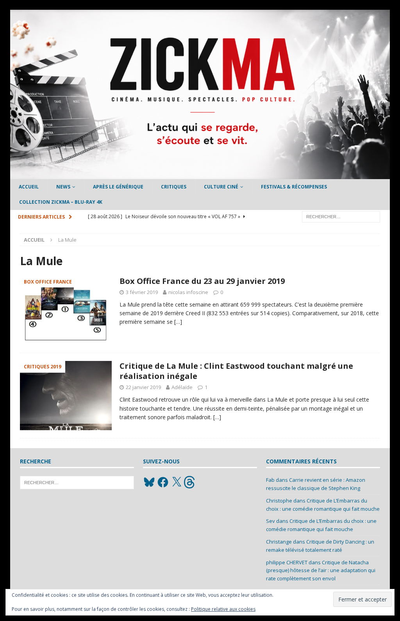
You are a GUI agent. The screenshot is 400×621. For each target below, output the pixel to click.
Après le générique (118, 186)
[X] (176, 482)
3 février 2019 (142, 292)
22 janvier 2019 (143, 387)
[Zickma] (200, 174)
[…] (178, 321)
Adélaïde (182, 387)
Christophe (279, 500)
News (63, 186)
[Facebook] (163, 482)
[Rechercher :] (341, 216)
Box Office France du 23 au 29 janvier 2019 (202, 281)
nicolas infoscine (188, 292)
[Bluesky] (149, 482)
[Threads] (190, 482)
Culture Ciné (221, 186)
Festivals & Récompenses (294, 186)
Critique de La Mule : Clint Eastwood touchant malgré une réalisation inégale (236, 371)
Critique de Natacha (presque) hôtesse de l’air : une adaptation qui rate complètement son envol (320, 570)
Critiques (173, 186)
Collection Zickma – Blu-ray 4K (60, 202)
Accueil (29, 186)
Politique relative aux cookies (223, 609)
